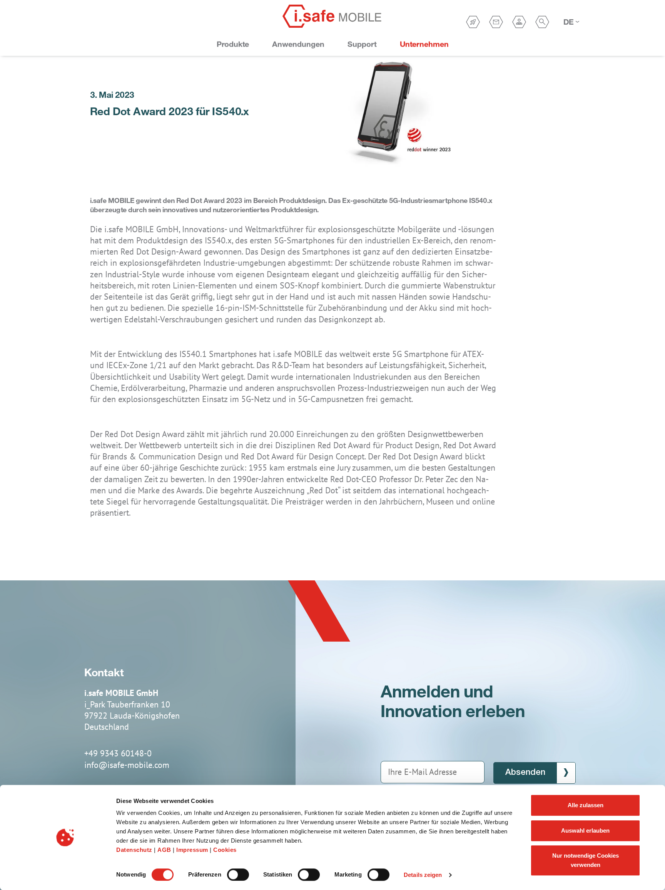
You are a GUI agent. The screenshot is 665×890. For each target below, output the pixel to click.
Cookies (225, 849)
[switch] (238, 874)
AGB (165, 849)
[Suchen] (542, 22)
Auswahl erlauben (585, 830)
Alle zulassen (585, 805)
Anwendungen (298, 44)
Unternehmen (424, 44)
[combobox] (571, 22)
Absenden (525, 772)
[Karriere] (473, 22)
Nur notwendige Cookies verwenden (585, 860)
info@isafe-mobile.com (126, 764)
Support (362, 44)
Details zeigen (423, 875)
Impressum (193, 849)
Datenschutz (135, 849)
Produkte (233, 44)
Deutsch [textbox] (568, 22)
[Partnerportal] (519, 22)
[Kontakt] (496, 22)
